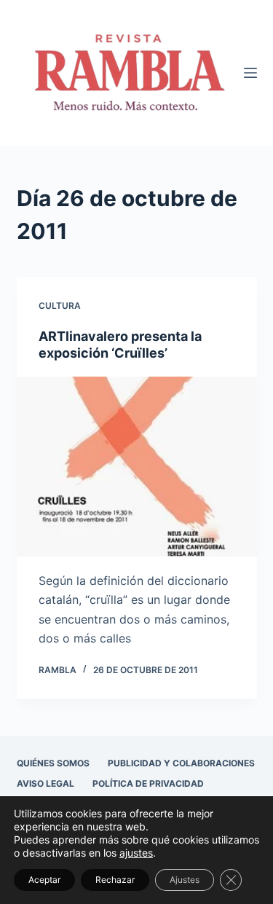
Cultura (60, 305)
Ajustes (184, 879)
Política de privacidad (148, 783)
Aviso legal (45, 783)
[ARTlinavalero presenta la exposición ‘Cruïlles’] (137, 467)
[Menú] (250, 72)
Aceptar (44, 879)
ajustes (136, 852)
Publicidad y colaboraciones (181, 763)
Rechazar (115, 879)
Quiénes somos (53, 763)
